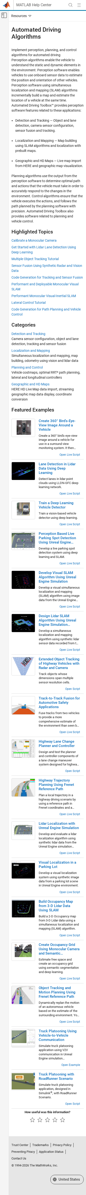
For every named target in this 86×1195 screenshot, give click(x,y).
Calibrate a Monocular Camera (34, 240)
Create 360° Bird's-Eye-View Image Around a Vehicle (57, 425)
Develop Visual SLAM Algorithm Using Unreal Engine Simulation (57, 577)
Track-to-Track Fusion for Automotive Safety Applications (59, 702)
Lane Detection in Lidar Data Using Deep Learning (57, 468)
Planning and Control (27, 367)
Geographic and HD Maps (30, 384)
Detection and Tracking (28, 334)
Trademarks (40, 1145)
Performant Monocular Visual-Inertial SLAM (43, 296)
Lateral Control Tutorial (28, 303)
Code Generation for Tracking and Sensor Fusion (47, 277)
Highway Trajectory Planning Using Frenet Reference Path (56, 784)
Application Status (51, 1151)
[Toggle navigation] (20, 16)
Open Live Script (69, 454)
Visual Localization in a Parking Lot (57, 864)
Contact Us (18, 1158)
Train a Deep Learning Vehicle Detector (56, 505)
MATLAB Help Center (33, 5)
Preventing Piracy (23, 1151)
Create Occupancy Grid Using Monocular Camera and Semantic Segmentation (59, 949)
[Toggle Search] (70, 5)
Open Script (72, 689)
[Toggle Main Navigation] (79, 5)
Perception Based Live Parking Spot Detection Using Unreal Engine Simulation (57, 538)
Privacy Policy (62, 1145)
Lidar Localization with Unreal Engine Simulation (59, 825)
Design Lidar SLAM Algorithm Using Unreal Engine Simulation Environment (57, 620)
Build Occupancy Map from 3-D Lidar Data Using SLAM (56, 905)
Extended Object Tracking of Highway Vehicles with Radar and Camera (59, 663)
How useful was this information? (47, 1112)
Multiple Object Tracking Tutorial (35, 259)
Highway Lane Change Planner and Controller (57, 743)
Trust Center (19, 1145)
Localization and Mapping (30, 351)
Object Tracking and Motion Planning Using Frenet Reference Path (57, 992)
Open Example (70, 1065)
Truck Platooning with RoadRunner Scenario (56, 1076)
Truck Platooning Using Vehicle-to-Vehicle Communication (58, 1035)
